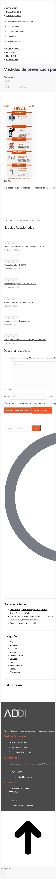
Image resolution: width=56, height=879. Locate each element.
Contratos (14, 648)
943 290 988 (17, 772)
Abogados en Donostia (18, 747)
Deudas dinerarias (17, 655)
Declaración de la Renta (18, 742)
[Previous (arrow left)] (2, 873)
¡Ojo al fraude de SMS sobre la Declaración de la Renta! (31, 616)
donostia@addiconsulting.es (23, 777)
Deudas (13, 651)
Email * (51, 396)
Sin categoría (24, 220)
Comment (8, 389)
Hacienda (13, 662)
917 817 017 (17, 800)
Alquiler (13, 641)
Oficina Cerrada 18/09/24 (15, 264)
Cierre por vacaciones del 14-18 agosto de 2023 (25, 339)
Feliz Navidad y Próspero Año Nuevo (20, 283)
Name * (7, 396)
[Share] (5, 868)
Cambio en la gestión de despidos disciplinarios (24, 246)
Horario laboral (16, 665)
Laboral (15, 220)
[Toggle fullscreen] (7, 868)
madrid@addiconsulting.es (22, 805)
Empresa (13, 658)
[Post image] (11, 242)
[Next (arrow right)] (5, 873)
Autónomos (14, 645)
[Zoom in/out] (10, 868)
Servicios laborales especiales (21, 752)
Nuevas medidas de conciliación (17, 320)
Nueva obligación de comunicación (18, 302)
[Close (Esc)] (2, 868)
